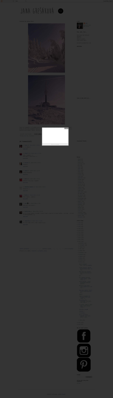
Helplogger (57, 144)
